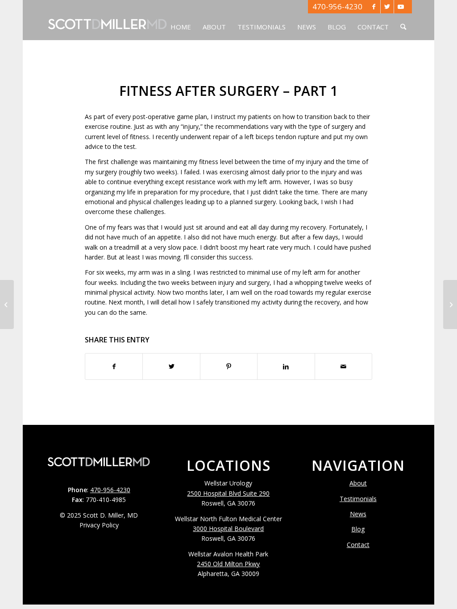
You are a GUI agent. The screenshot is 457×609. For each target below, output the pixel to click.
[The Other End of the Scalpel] (7, 304)
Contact (358, 544)
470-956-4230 (337, 6)
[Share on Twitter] (171, 366)
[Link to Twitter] (387, 6)
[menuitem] (181, 20)
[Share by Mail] (343, 366)
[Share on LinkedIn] (286, 366)
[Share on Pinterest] (228, 366)
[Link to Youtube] (400, 6)
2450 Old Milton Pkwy (228, 564)
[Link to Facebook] (373, 6)
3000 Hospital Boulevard (228, 528)
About (358, 483)
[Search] (403, 20)
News (358, 514)
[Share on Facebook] (113, 366)
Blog (358, 529)
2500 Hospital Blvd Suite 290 (228, 493)
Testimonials (358, 498)
